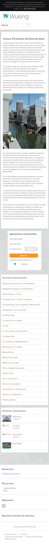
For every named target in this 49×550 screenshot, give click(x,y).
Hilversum (17, 416)
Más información (30, 9)
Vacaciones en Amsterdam (14, 389)
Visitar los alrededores (12, 394)
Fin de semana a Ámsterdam (15, 331)
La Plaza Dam (8, 336)
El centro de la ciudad (12, 320)
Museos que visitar (10, 363)
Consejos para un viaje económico (17, 299)
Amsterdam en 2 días (11, 294)
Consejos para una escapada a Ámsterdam (21, 304)
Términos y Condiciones (14, 536)
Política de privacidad (34, 536)
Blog (5, 490)
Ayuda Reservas (10, 488)
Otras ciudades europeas (13, 368)
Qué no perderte (9, 378)
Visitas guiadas (8, 400)
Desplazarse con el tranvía (14, 310)
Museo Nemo (8, 352)
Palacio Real (7, 373)
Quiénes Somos (11, 534)
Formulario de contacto (11, 474)
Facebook (4, 506)
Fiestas (5, 326)
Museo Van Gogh (10, 357)
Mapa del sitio (10, 539)
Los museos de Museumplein (15, 341)
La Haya (16, 425)
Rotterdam (17, 434)
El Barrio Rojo (8, 315)
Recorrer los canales (11, 384)
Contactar (23, 534)
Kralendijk (17, 443)
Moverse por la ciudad (12, 347)
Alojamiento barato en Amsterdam (17, 289)
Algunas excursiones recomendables (18, 283)
